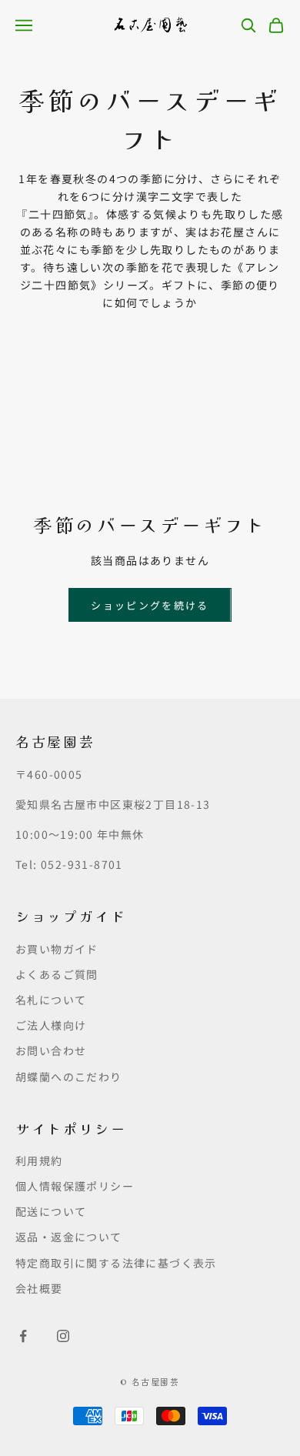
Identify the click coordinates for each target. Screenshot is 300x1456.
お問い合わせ (50, 1050)
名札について (50, 999)
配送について (50, 1211)
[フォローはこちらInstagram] (63, 1336)
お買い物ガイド (56, 949)
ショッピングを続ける (149, 605)
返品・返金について (68, 1236)
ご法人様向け (50, 1025)
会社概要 (39, 1288)
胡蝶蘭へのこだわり (68, 1076)
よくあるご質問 (56, 974)
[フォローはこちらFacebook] (23, 1336)
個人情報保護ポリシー (74, 1186)
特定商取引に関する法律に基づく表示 (116, 1263)
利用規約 (39, 1160)
